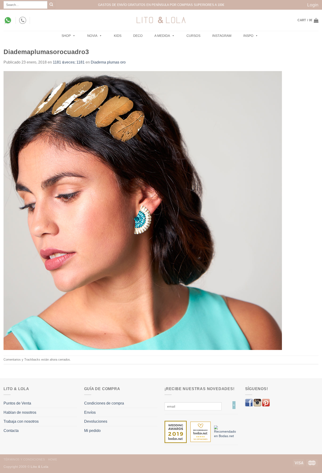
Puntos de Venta (17, 403)
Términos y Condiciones (24, 459)
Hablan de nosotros (20, 412)
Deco (138, 36)
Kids (117, 36)
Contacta (11, 431)
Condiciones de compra (104, 403)
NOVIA (92, 36)
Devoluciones (95, 421)
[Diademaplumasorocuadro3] (143, 210)
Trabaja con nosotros (21, 421)
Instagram (221, 36)
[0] (176, 432)
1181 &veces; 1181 (69, 62)
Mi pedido (92, 431)
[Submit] (51, 5)
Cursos (193, 36)
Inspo (248, 36)
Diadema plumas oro (108, 62)
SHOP (66, 36)
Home (52, 459)
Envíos (90, 412)
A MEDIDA (162, 36)
